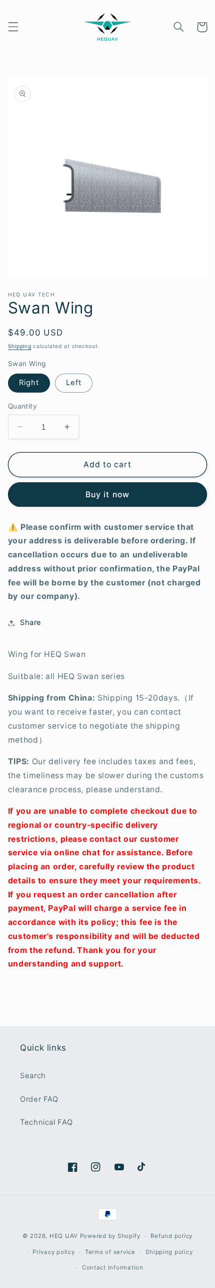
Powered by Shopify (110, 1235)
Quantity (22, 406)
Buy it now (108, 494)
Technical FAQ (46, 1122)
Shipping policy (169, 1251)
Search (33, 1075)
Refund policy (171, 1235)
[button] (13, 27)
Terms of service (110, 1251)
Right (29, 382)
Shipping (20, 346)
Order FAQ (39, 1099)
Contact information (113, 1267)
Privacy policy (53, 1251)
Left (74, 382)
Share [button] (31, 622)
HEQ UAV (65, 1235)
